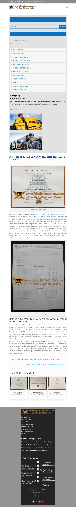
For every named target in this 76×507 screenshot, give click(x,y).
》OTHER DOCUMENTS (18, 90)
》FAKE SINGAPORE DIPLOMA (20, 68)
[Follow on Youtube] (42, 501)
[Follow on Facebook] (33, 501)
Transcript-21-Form (16, 44)
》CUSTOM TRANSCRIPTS (19, 86)
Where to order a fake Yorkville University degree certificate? (18, 393)
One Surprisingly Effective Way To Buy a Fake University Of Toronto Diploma (38, 393)
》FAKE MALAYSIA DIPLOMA (20, 64)
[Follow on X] (36, 501)
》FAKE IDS (14, 82)
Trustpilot (38, 496)
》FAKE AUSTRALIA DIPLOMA (20, 61)
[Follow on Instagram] (39, 501)
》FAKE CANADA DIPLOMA (19, 57)
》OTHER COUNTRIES (18, 79)
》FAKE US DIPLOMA (17, 50)
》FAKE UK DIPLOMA (18, 53)
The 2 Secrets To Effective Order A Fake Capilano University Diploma (56, 393)
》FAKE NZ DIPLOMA (18, 75)
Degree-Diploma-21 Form (18, 40)
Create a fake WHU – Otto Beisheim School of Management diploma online (35, 359)
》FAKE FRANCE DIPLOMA (19, 72)
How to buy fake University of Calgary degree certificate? (46, 364)
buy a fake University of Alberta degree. (42, 217)
